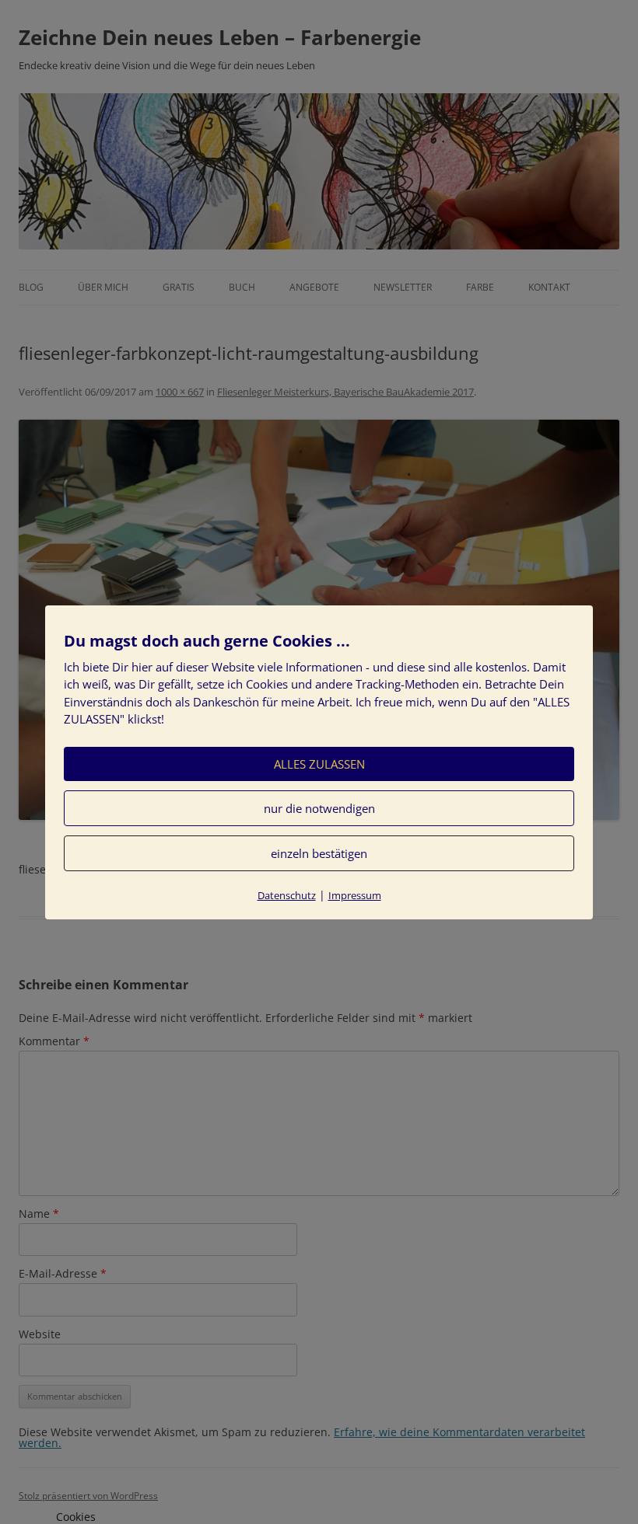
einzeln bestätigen (319, 853)
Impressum (354, 895)
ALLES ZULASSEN (319, 764)
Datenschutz (287, 895)
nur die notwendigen (319, 808)
